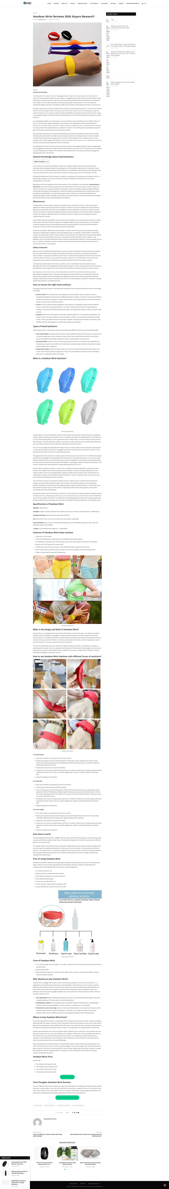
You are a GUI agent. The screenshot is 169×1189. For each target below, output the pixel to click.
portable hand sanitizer (63, 1105)
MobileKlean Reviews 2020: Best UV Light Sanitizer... (18, 1182)
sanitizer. (78, 464)
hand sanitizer (38, 1105)
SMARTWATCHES (82, 3)
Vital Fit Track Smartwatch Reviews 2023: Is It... (44, 1163)
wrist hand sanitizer (78, 1105)
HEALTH (72, 3)
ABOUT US (65, 3)
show (46, 161)
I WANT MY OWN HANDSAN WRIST (67, 1097)
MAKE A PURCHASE (67, 1077)
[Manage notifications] (164, 1185)
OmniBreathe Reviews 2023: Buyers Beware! (67, 1163)
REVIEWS (56, 3)
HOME (49, 3)
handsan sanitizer (49, 1105)
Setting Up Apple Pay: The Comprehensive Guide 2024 (120, 27)
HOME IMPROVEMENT (132, 3)
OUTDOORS (104, 3)
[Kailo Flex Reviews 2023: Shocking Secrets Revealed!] (90, 1153)
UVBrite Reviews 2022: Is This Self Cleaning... (19, 1172)
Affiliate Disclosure (93, 1183)
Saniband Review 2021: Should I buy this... (19, 1163)
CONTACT (83, 1183)
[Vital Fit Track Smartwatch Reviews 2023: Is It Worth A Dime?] (44, 1153)
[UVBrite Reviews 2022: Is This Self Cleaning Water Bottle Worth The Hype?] (6, 1173)
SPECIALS (113, 3)
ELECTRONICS (94, 3)
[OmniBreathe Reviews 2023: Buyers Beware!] (67, 1153)
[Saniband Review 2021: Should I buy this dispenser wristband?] (6, 1163)
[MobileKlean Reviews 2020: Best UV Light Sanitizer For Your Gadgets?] (6, 1182)
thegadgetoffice (42, 19)
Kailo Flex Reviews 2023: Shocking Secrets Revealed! (90, 1163)
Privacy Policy (73, 1183)
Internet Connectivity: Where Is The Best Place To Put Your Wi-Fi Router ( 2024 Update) (123, 53)
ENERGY (121, 3)
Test (112, 19)
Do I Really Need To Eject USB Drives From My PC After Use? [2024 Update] (123, 45)
